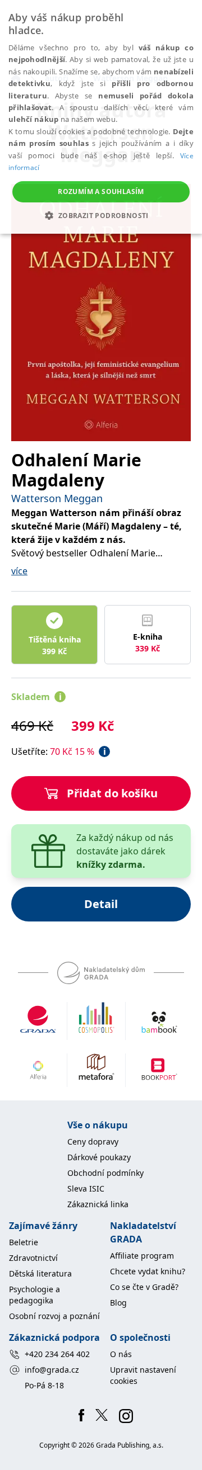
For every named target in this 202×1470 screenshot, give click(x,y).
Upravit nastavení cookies (143, 1375)
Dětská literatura (40, 1273)
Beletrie (23, 1242)
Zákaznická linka (97, 1204)
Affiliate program (142, 1255)
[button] (100, 215)
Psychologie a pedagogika (34, 1295)
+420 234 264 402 (57, 1354)
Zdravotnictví (33, 1257)
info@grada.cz (52, 1369)
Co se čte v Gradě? (144, 1287)
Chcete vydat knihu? (147, 1271)
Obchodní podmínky (105, 1173)
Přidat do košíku (112, 793)
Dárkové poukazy (99, 1157)
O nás (121, 1354)
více (19, 571)
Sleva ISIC (85, 1188)
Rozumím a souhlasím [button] (101, 191)
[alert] (101, 117)
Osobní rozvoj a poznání (54, 1316)
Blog (118, 1302)
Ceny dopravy (92, 1141)
